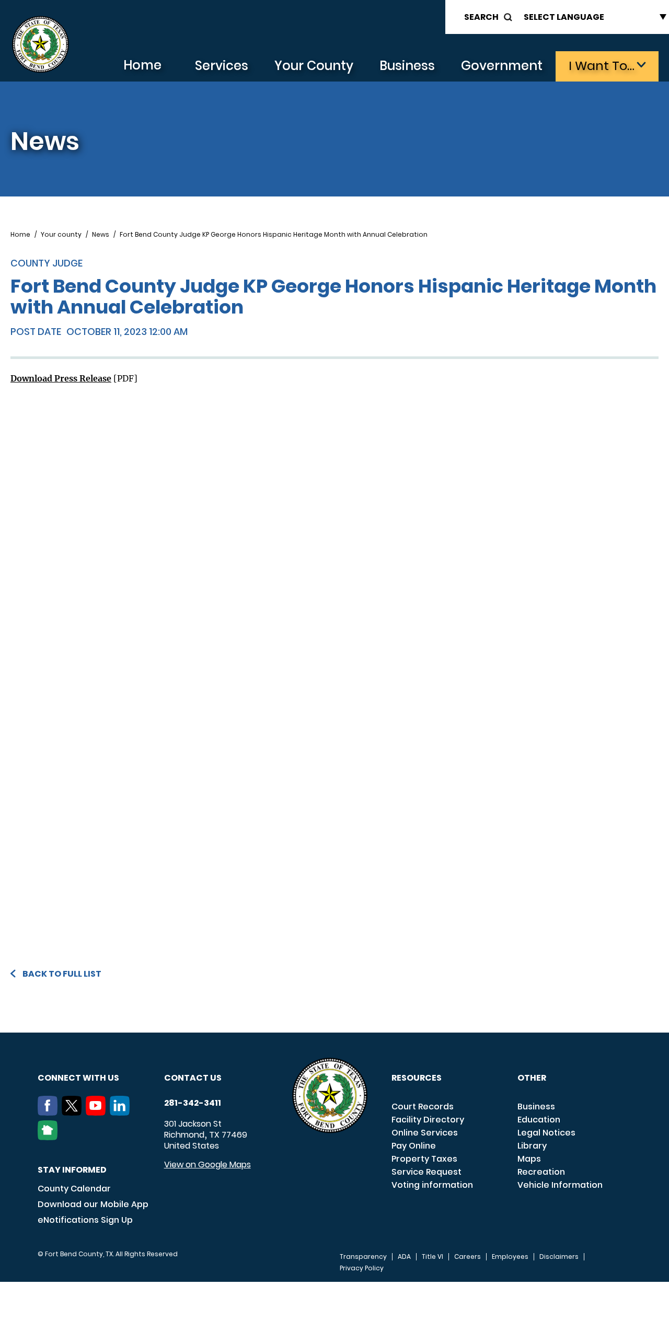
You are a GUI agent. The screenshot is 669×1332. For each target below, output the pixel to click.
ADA (404, 1256)
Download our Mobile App (93, 1204)
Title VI (432, 1256)
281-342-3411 (192, 1103)
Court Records (422, 1107)
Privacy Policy (362, 1268)
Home (142, 65)
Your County (313, 65)
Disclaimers (559, 1256)
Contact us (193, 1078)
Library (532, 1146)
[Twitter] (74, 1112)
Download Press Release (60, 378)
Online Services (424, 1133)
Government (502, 65)
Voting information (432, 1185)
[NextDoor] (50, 1137)
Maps (529, 1159)
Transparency (363, 1256)
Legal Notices (546, 1133)
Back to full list (61, 973)
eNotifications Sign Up (85, 1220)
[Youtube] (98, 1112)
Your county (61, 234)
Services (221, 65)
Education (538, 1120)
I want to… (602, 65)
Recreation (541, 1172)
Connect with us (78, 1078)
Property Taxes (424, 1159)
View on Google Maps (207, 1165)
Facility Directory (427, 1120)
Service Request (426, 1172)
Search (481, 17)
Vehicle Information (560, 1185)
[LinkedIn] (122, 1112)
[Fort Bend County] (40, 45)
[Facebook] (50, 1112)
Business (407, 65)
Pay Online (413, 1146)
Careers (467, 1256)
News (100, 234)
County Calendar (74, 1189)
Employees (510, 1256)
